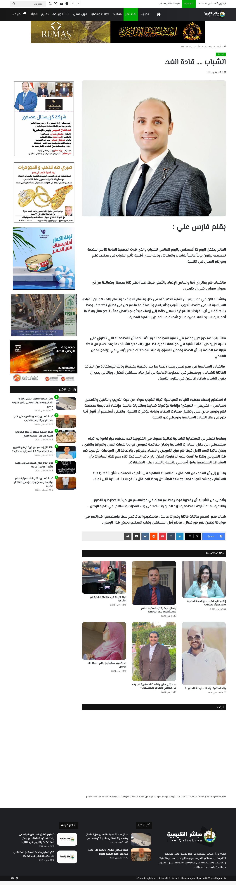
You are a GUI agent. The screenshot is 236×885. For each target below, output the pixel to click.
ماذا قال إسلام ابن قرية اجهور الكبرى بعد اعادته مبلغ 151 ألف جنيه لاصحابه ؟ (32, 449)
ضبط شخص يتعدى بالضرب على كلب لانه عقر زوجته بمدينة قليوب (33, 418)
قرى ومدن (80, 14)
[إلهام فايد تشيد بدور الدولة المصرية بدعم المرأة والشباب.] (204, 579)
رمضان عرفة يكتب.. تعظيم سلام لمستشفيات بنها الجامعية (158, 610)
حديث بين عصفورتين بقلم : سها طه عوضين (107, 665)
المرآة (33, 14)
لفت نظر (130, 14)
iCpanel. (140, 878)
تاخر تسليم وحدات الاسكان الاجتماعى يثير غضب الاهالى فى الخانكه (33, 854)
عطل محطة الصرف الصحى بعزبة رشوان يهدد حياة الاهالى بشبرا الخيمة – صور (32, 403)
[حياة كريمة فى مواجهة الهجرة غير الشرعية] (104, 577)
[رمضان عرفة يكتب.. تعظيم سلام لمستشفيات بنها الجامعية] (154, 583)
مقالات (117, 14)
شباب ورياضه (61, 14)
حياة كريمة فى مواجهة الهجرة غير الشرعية (108, 599)
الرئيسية (219, 47)
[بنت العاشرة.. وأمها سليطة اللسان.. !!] (204, 653)
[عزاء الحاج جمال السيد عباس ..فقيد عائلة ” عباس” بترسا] (66, 467)
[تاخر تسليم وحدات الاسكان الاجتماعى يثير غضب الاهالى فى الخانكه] (67, 857)
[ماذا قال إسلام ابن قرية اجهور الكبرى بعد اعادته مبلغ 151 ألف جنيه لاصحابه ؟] (66, 452)
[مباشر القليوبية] (214, 14)
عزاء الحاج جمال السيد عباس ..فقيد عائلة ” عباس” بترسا (34, 465)
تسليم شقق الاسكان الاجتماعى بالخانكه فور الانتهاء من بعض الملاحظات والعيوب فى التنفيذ (36, 838)
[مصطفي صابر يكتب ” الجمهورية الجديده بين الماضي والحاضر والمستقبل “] (154, 651)
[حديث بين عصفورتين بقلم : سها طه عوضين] (104, 641)
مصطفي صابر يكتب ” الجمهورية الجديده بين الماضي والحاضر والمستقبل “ (154, 686)
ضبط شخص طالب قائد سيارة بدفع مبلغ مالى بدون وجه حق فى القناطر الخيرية (33, 482)
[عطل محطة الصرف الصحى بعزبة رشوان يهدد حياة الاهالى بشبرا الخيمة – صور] (66, 403)
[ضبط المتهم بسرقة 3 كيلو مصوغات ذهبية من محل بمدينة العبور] (66, 436)
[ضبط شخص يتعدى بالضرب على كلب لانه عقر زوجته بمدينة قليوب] (66, 421)
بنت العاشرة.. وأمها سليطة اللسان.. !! (205, 688)
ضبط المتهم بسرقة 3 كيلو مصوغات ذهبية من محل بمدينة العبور (145, 4)
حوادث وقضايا (100, 14)
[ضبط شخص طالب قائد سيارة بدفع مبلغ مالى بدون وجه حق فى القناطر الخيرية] (66, 483)
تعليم (45, 14)
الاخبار (146, 14)
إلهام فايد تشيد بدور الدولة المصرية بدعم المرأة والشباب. (206, 603)
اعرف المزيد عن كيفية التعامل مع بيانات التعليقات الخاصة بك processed (123, 797)
